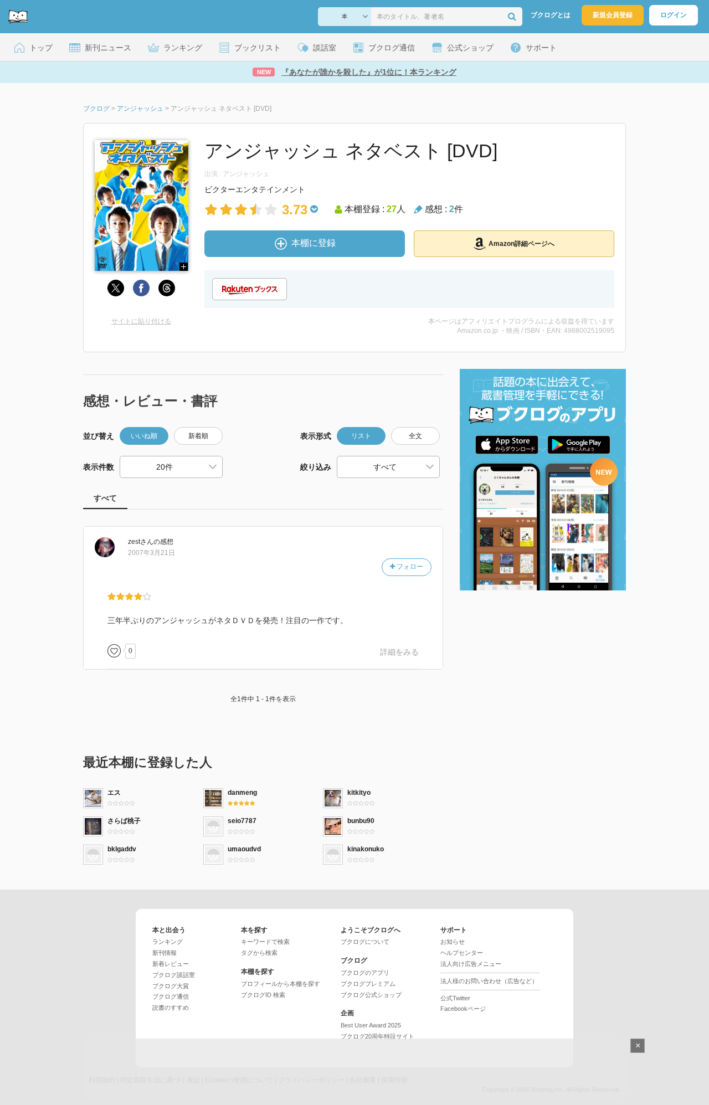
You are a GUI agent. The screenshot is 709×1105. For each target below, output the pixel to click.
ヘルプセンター (461, 952)
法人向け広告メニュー (470, 963)
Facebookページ (463, 1008)
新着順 (198, 436)
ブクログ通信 (170, 996)
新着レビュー (170, 963)
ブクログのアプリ (365, 972)
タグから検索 (259, 952)
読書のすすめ (170, 1007)
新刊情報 (164, 952)
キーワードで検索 (265, 941)
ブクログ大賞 (170, 986)
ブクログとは (551, 15)
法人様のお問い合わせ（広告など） (489, 981)
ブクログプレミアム (368, 983)
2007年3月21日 (151, 553)
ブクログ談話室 (173, 975)
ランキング (167, 941)
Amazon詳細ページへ (521, 244)
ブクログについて (365, 941)
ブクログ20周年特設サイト (377, 1036)
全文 (415, 436)
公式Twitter (455, 998)
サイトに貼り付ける (141, 321)
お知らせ (452, 941)
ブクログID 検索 (263, 994)
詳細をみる (399, 651)
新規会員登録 (613, 15)
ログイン (673, 15)
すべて (105, 498)
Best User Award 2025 (371, 1025)
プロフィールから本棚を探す (280, 983)
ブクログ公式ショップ (371, 994)
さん (140, 542)
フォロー (409, 567)
